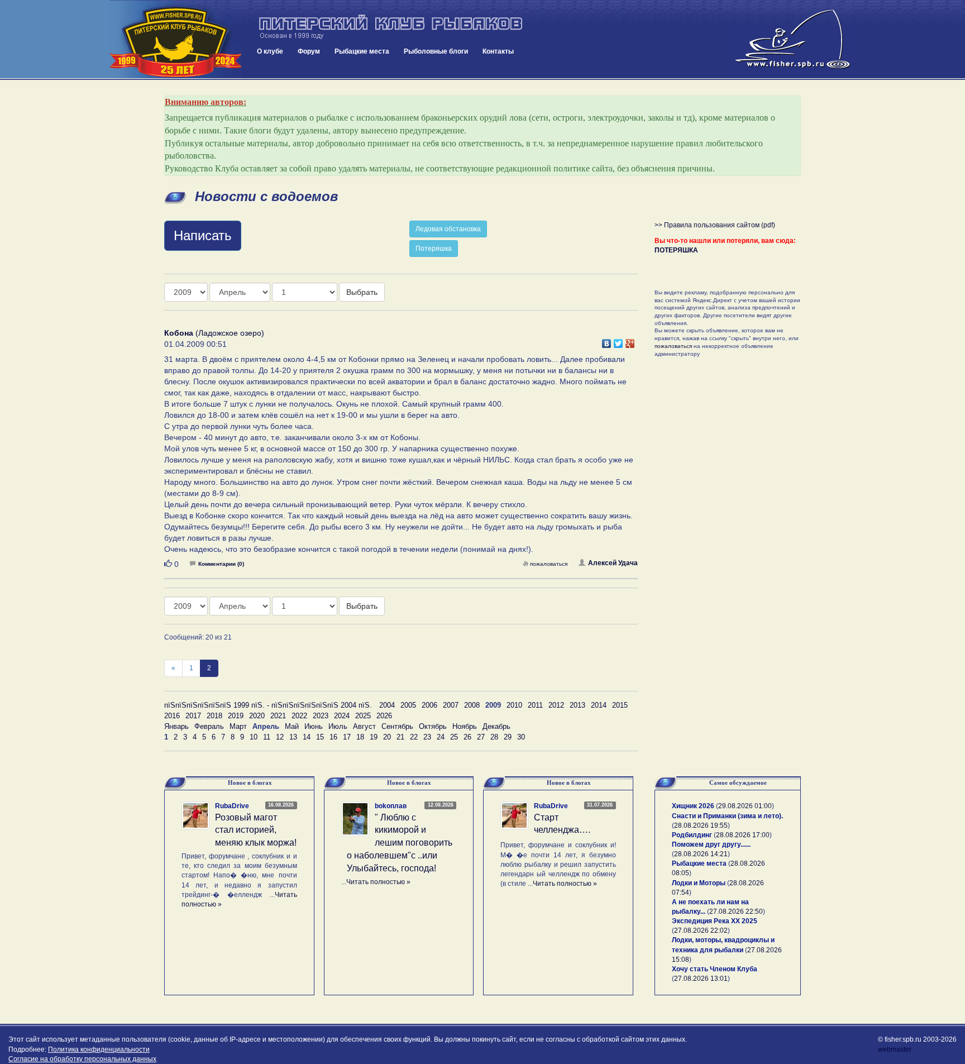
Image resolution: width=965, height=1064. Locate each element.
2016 (172, 716)
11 (266, 737)
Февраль (209, 726)
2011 (535, 705)
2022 (299, 716)
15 (320, 737)
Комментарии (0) (221, 564)
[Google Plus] (630, 340)
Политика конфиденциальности (99, 1049)
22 (414, 737)
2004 (387, 705)
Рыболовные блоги (436, 51)
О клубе (270, 51)
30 (521, 737)
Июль (337, 726)
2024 (342, 716)
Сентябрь (397, 726)
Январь (176, 726)
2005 (408, 705)
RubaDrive (232, 806)
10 (253, 737)
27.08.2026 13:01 (701, 978)
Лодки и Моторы (698, 883)
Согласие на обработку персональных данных (82, 1059)
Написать (203, 235)
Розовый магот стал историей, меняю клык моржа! (256, 830)
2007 (450, 705)
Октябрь (433, 726)
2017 (193, 716)
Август (364, 726)
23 (427, 737)
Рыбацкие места (362, 51)
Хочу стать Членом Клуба (714, 969)
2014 (598, 705)
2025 (363, 716)
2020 (257, 716)
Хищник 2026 (693, 806)
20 (387, 737)
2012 (556, 705)
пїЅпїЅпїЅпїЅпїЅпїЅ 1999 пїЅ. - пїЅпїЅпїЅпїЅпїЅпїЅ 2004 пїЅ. (268, 705)
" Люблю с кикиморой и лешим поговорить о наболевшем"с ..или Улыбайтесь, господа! (399, 843)
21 (400, 737)
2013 (577, 705)
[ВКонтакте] (607, 340)
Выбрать (362, 292)
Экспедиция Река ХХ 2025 (714, 921)
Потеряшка (433, 248)
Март (238, 726)
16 (333, 737)
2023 (320, 716)
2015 (620, 705)
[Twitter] (618, 340)
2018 (214, 716)
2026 (384, 716)
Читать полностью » (378, 882)
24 (441, 737)
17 (347, 737)
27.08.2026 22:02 (701, 930)
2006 (429, 705)
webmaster (894, 1049)
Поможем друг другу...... (711, 844)
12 (280, 737)
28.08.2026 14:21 (701, 854)
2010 (514, 705)
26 (467, 737)
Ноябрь (464, 726)
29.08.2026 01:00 (745, 806)
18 (360, 737)
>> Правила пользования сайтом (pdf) (715, 225)
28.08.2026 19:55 (701, 825)
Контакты (498, 51)
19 (374, 737)
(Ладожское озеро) (214, 332)
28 (494, 737)
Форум (309, 51)
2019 (235, 716)
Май (292, 726)
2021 (278, 716)
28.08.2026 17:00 (743, 835)
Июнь (313, 726)
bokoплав (391, 806)
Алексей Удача (613, 563)
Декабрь (496, 726)
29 (508, 737)
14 (306, 737)
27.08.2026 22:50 (736, 911)
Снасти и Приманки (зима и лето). (727, 816)
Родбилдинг (692, 835)
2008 (472, 705)
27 (481, 737)
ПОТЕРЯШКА (676, 250)
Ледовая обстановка (448, 229)
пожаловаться (548, 564)
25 (454, 737)
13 (293, 737)
